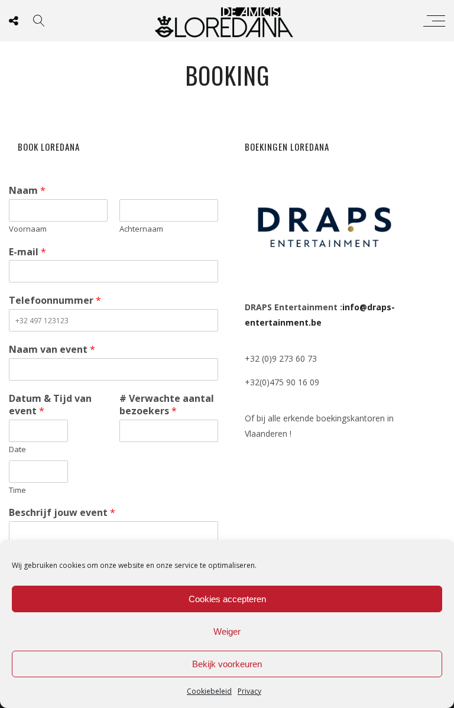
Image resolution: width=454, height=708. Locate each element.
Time (17, 490)
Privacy (249, 691)
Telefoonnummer (55, 300)
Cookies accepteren (227, 599)
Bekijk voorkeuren (227, 664)
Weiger (227, 631)
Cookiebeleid (209, 691)
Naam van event (52, 349)
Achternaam (141, 229)
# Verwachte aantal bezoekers (166, 404)
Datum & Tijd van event (50, 404)
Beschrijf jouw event (62, 512)
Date (17, 449)
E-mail (27, 252)
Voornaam (28, 229)
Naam (27, 190)
